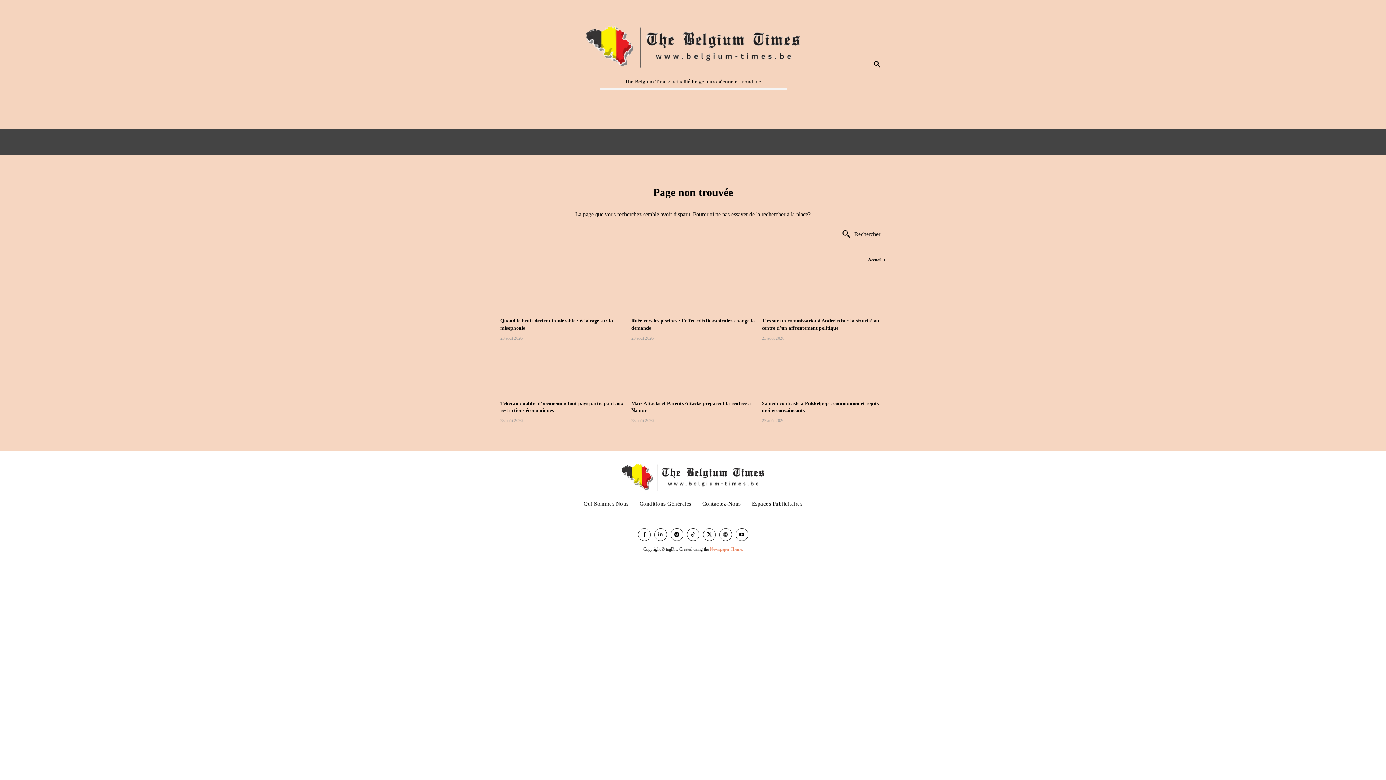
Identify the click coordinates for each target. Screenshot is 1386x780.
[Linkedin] (660, 534)
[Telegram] (677, 534)
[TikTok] (693, 534)
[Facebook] (644, 534)
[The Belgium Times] (693, 45)
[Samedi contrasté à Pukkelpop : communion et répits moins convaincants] (824, 371)
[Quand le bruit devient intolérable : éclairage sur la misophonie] (562, 289)
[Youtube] (742, 534)
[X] (709, 534)
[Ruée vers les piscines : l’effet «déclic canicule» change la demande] (693, 289)
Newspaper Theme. (726, 549)
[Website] (725, 534)
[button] (877, 64)
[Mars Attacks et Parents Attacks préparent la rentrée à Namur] (693, 371)
